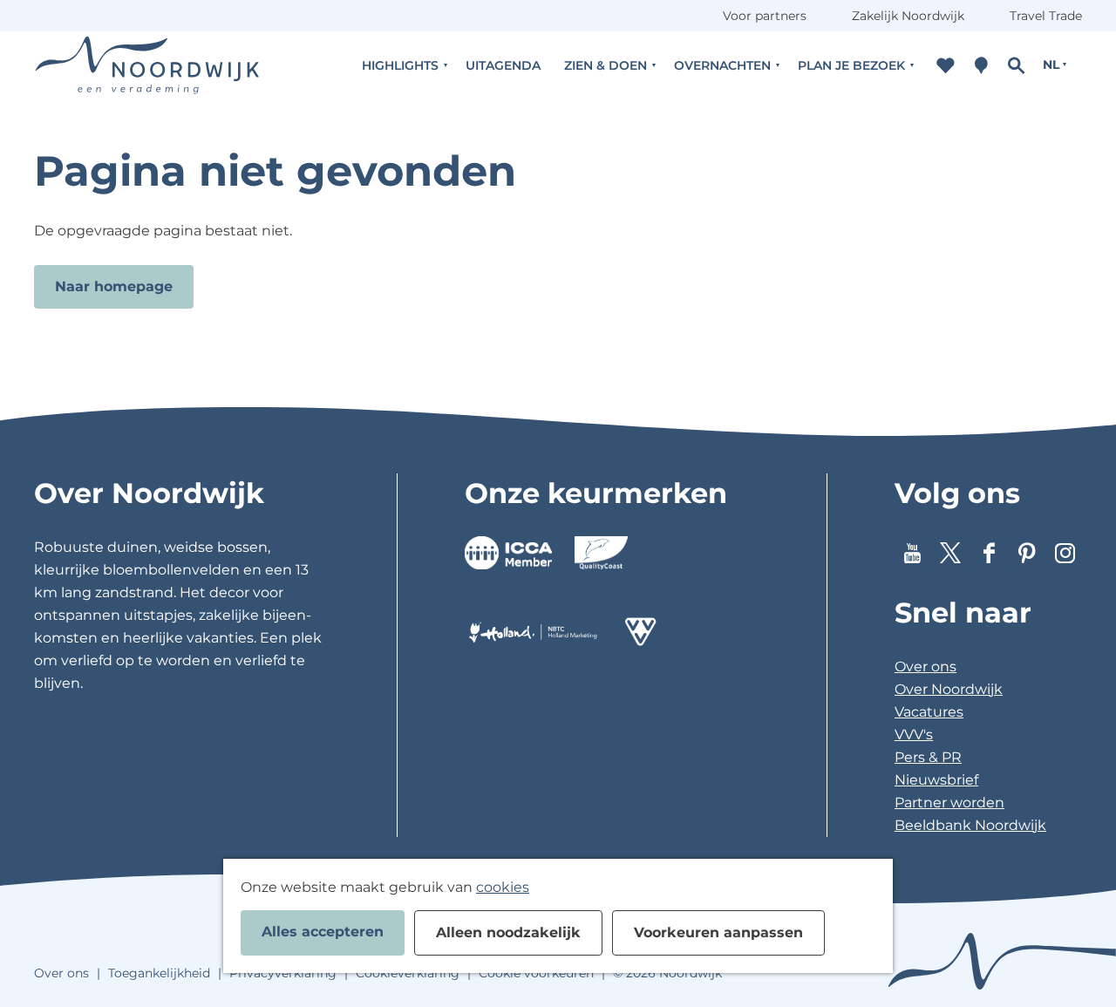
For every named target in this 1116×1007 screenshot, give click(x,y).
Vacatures (929, 712)
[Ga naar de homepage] (147, 65)
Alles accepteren (323, 931)
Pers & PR (928, 757)
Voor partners (764, 16)
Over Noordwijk (949, 689)
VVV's (914, 734)
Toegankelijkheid (159, 973)
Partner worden (949, 802)
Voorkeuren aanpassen (718, 932)
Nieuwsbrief (936, 780)
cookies (502, 887)
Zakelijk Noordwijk (908, 16)
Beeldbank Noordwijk (970, 825)
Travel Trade (1046, 16)
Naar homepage (114, 286)
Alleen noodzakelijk (508, 932)
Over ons (925, 666)
